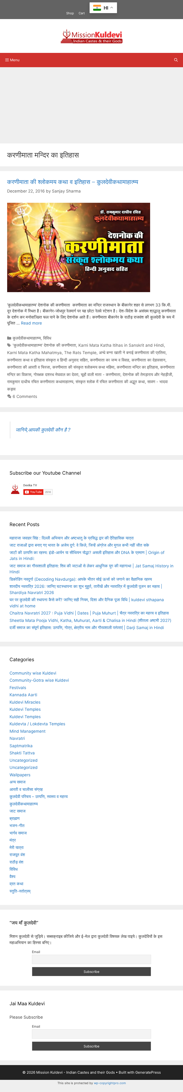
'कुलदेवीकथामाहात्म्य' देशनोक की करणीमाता (44, 345)
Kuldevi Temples (25, 709)
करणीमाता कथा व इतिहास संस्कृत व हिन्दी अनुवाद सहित (47, 360)
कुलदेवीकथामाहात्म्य (27, 338)
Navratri (17, 738)
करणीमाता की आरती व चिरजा (28, 367)
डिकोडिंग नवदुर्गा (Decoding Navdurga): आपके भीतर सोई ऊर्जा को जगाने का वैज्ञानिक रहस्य (81, 579)
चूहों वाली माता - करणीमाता (100, 374)
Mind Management (28, 731)
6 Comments (25, 396)
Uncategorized (24, 760)
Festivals (18, 687)
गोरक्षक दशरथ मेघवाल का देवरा (56, 374)
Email (36, 952)
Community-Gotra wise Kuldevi (39, 680)
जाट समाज (17, 811)
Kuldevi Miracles (25, 702)
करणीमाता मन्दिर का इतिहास (137, 367)
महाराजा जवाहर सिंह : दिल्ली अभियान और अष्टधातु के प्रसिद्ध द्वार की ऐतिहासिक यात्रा (72, 538)
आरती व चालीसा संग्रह (26, 789)
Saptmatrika (21, 745)
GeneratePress (148, 1072)
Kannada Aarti (23, 694)
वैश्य (12, 876)
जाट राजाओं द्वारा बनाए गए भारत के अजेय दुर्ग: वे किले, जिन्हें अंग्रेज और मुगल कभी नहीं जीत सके (79, 545)
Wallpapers (20, 774)
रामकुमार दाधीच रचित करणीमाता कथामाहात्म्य (40, 381)
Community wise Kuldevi (33, 673)
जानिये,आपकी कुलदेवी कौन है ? (42, 430)
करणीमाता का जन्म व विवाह (109, 360)
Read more (31, 323)
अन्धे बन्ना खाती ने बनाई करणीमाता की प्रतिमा (132, 352)
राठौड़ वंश (16, 862)
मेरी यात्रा (17, 847)
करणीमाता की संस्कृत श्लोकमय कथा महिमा (83, 367)
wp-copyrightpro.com (110, 1083)
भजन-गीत (17, 825)
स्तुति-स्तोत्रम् (20, 891)
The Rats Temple (80, 352)
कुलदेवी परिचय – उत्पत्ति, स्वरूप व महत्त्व (39, 796)
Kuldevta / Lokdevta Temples (37, 723)
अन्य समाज (17, 782)
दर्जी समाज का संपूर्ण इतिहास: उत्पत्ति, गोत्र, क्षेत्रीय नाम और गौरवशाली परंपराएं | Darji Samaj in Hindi (87, 627)
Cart (82, 13)
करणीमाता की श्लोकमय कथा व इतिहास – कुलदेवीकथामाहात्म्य (72, 181)
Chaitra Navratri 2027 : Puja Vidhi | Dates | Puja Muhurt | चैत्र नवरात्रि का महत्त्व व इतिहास (89, 613)
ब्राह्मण (15, 818)
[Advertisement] (91, 103)
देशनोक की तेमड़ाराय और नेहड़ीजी (147, 374)
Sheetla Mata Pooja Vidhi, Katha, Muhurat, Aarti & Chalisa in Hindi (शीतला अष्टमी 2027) (90, 620)
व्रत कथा (16, 883)
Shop (70, 13)
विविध (47, 338)
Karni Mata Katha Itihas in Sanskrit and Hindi (121, 345)
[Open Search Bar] (176, 60)
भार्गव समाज (18, 833)
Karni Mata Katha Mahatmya (34, 352)
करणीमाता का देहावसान (148, 360)
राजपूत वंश (17, 854)
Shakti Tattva (22, 753)
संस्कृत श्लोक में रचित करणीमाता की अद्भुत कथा (110, 381)
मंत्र (13, 840)
